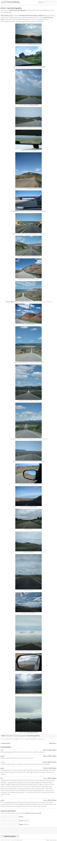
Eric (2, 778)
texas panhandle (34, 105)
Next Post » (52, 743)
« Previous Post (5, 743)
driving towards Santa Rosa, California (32, 15)
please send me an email (33, 813)
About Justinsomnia (51, 840)
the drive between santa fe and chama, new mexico (18, 302)
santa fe (16, 211)
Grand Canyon (48, 17)
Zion (2, 19)
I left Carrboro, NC (6, 15)
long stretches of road (32, 732)
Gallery (27, 739)
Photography (32, 739)
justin (2, 756)
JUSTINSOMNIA (10, 2)
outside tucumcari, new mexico (34, 188)
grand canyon (33, 507)
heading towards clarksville (34, 44)
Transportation (41, 739)
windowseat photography (17, 10)
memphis (43, 67)
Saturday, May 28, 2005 (12, 739)
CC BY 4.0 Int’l (18, 840)
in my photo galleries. (33, 736)
